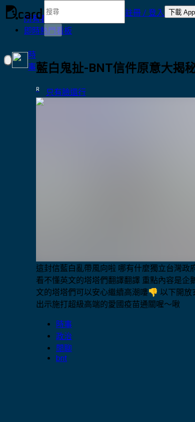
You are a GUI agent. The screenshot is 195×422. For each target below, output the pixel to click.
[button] (144, 12)
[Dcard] (24, 12)
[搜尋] (53, 30)
